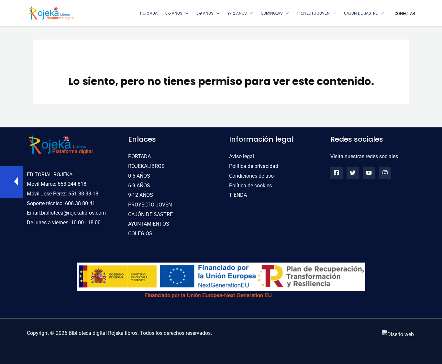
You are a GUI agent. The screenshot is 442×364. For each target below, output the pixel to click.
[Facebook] (336, 173)
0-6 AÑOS (139, 176)
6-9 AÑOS (139, 185)
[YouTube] (369, 173)
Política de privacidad (253, 166)
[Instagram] (385, 173)
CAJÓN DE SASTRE (150, 214)
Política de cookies (250, 185)
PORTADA (139, 156)
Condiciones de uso (251, 176)
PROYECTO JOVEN (150, 205)
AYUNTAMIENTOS (148, 224)
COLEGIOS (140, 233)
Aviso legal (241, 156)
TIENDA (238, 195)
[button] (185, 13)
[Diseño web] (398, 334)
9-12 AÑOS (140, 195)
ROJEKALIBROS (146, 166)
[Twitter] (353, 173)
